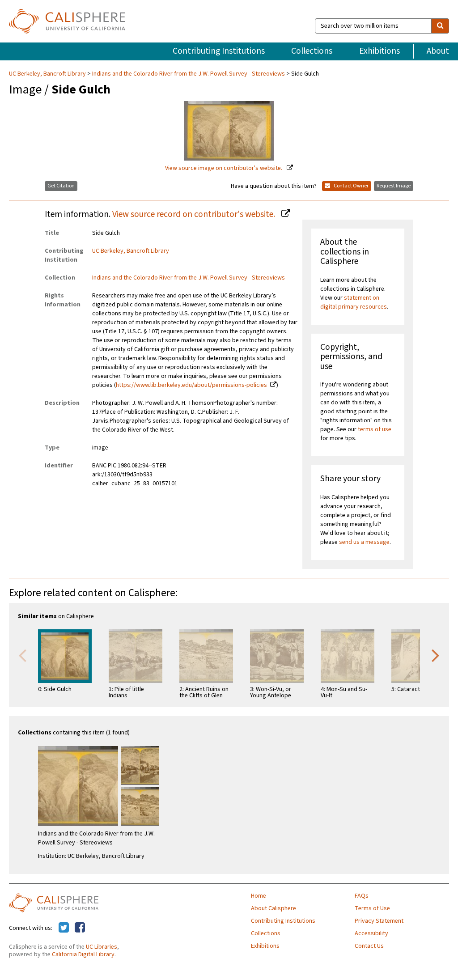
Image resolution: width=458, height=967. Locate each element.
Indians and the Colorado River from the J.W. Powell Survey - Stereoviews (188, 73)
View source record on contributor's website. (194, 214)
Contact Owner (351, 186)
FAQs (362, 896)
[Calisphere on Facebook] (80, 928)
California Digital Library (83, 954)
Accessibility (371, 933)
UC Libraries (101, 946)
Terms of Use (372, 908)
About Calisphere (273, 908)
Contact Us (369, 946)
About (438, 51)
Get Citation (61, 186)
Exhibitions (379, 51)
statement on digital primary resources (353, 302)
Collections (311, 51)
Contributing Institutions (219, 51)
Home (258, 896)
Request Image (394, 186)
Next (435, 655)
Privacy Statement (379, 921)
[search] (440, 26)
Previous (22, 655)
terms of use (374, 429)
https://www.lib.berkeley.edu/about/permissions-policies (191, 385)
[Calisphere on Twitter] (64, 928)
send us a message (364, 542)
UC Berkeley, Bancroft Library (48, 73)
